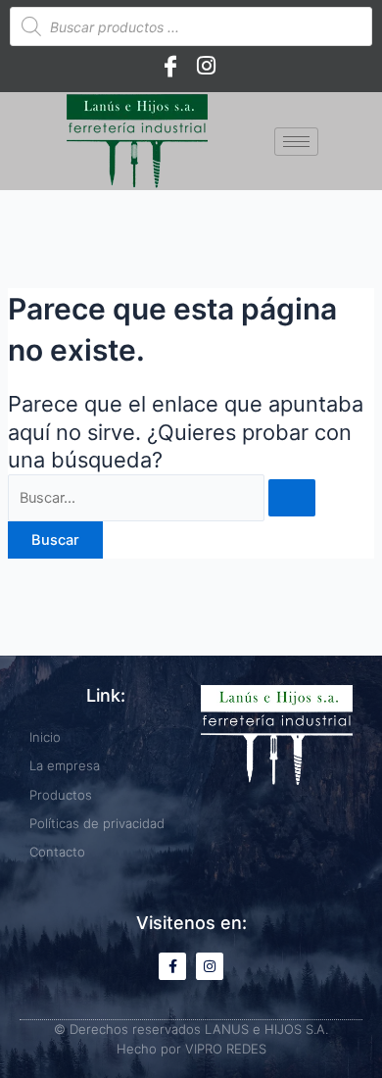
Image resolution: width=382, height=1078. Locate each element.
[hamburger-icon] (296, 141)
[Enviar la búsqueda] (291, 498)
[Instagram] (205, 65)
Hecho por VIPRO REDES (191, 1048)
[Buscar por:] (161, 498)
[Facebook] (170, 65)
